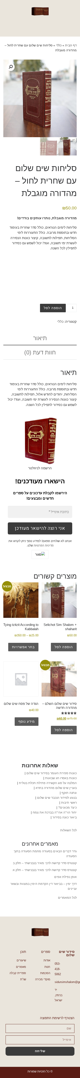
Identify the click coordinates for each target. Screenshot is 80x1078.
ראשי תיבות (69, 802)
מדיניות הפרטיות (43, 545)
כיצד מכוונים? (67, 807)
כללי (59, 45)
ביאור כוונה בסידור (64, 817)
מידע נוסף (26, 721)
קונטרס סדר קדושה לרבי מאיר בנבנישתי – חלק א (45, 870)
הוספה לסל (53, 308)
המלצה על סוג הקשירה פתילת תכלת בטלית (48, 783)
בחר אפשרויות (23, 647)
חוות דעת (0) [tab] (40, 352)
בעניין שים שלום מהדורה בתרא (56, 788)
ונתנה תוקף (69, 793)
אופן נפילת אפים (65, 877)
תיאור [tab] (40, 338)
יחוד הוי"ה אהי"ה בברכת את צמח (55, 812)
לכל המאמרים (67, 897)
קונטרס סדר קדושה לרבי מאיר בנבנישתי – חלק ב (45, 863)
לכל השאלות (68, 830)
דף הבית (71, 45)
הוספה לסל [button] (64, 647)
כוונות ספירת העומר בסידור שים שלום (51, 773)
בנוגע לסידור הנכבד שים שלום (57, 797)
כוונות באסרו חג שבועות (61, 778)
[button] (40, 26)
